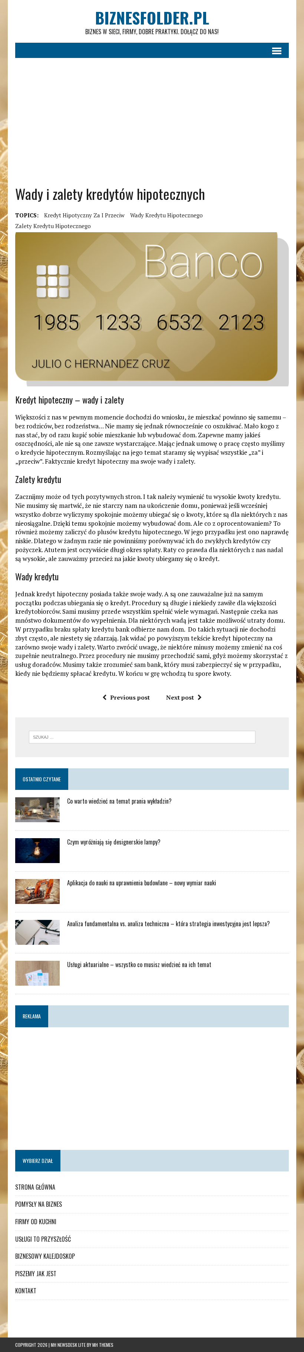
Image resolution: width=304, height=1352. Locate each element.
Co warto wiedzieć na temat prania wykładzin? (119, 801)
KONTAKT (25, 1290)
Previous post (130, 697)
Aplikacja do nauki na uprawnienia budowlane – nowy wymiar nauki (141, 882)
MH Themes (102, 1345)
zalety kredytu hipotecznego (53, 226)
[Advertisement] (152, 121)
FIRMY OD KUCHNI (35, 1221)
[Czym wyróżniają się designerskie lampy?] (37, 858)
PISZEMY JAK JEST (35, 1273)
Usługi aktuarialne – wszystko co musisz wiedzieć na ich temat (139, 964)
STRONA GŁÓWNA (35, 1187)
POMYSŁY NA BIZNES (38, 1204)
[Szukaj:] (142, 736)
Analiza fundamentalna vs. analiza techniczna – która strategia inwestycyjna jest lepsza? (168, 923)
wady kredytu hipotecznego (166, 215)
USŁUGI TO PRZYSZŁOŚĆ (43, 1239)
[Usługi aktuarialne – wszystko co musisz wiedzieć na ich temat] (37, 981)
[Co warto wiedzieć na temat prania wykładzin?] (37, 817)
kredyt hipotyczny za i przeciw (84, 215)
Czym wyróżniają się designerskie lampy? (114, 841)
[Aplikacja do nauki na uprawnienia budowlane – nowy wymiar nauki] (37, 899)
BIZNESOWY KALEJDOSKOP (45, 1256)
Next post (180, 697)
